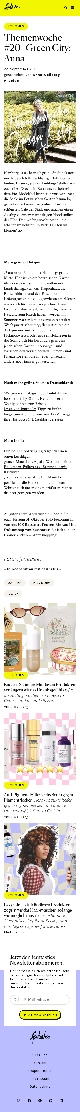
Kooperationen (39, 1071)
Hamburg (42, 582)
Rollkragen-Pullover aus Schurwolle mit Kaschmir (35, 469)
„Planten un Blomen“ (20, 272)
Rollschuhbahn (15, 293)
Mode (13, 593)
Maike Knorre (15, 932)
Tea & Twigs (60, 414)
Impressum (40, 1079)
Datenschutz (40, 1087)
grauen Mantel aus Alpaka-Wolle (29, 461)
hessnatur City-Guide (21, 398)
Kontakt (40, 1063)
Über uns (40, 1055)
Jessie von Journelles (20, 408)
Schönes (16, 26)
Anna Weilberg (46, 75)
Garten (15, 582)
